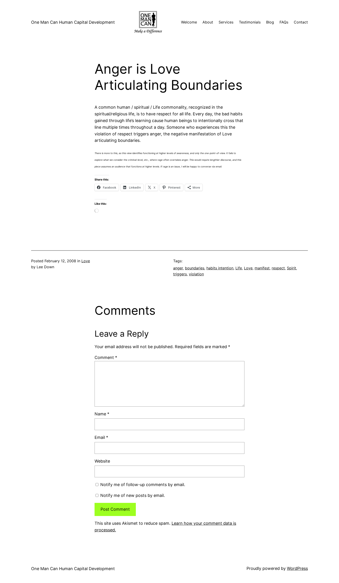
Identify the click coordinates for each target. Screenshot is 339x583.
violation (196, 274)
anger (178, 268)
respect (278, 268)
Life (238, 268)
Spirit (291, 268)
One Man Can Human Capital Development (73, 22)
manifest (262, 268)
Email (101, 437)
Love (85, 261)
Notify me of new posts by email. (132, 495)
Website (102, 461)
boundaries (194, 268)
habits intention (219, 268)
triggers (180, 274)
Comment (106, 357)
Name (102, 413)
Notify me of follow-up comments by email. (142, 484)
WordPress (297, 568)
